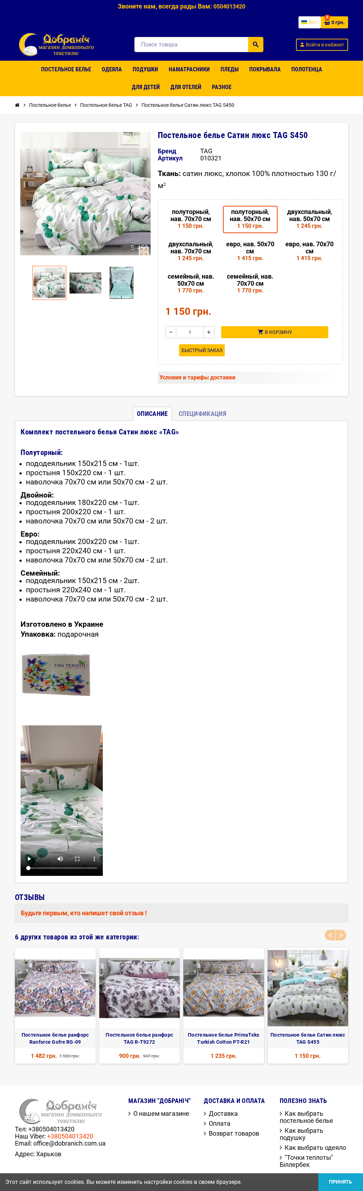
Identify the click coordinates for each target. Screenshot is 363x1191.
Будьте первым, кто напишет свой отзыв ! (84, 913)
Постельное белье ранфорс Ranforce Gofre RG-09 (55, 1038)
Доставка (223, 1113)
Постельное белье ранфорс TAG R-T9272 (139, 1038)
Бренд (167, 151)
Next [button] (341, 935)
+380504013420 (70, 1136)
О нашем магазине (161, 1113)
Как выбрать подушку (301, 1134)
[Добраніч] (58, 44)
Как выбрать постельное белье (306, 1117)
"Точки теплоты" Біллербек (306, 1161)
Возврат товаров (234, 1133)
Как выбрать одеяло (315, 1147)
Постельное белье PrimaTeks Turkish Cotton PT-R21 (223, 1038)
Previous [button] (330, 935)
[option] (55, 1006)
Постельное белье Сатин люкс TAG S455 (307, 1038)
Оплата (219, 1123)
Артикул (170, 158)
